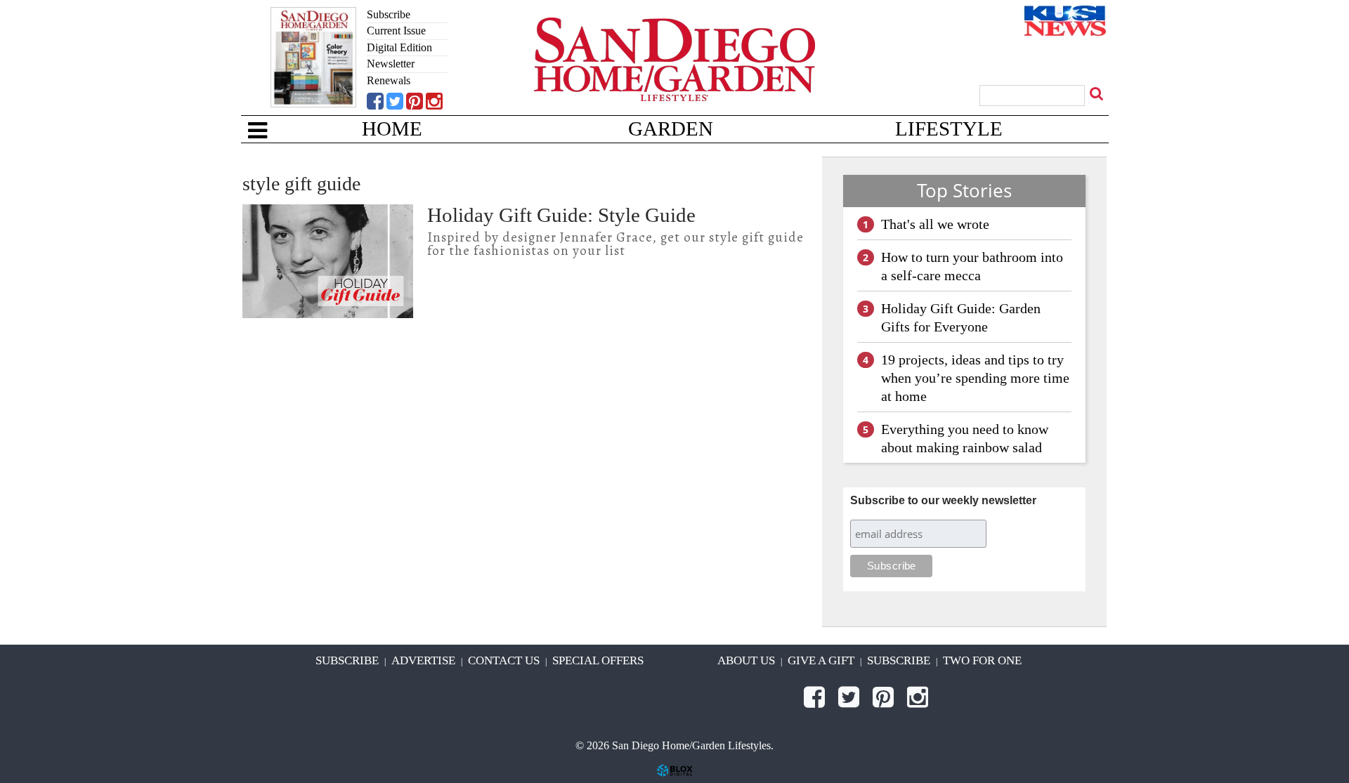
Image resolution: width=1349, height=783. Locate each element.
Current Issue (396, 31)
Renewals (388, 80)
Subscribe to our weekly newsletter (943, 500)
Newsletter (391, 64)
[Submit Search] (1098, 93)
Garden (670, 129)
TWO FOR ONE (982, 660)
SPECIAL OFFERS (598, 660)
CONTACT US (504, 660)
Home (392, 129)
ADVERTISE (423, 660)
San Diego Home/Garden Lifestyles (674, 81)
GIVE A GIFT (821, 660)
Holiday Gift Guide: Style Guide (561, 215)
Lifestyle (949, 129)
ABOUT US (746, 660)
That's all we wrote (935, 224)
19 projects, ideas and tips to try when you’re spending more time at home (975, 378)
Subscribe (388, 14)
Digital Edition (399, 47)
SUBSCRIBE (347, 660)
